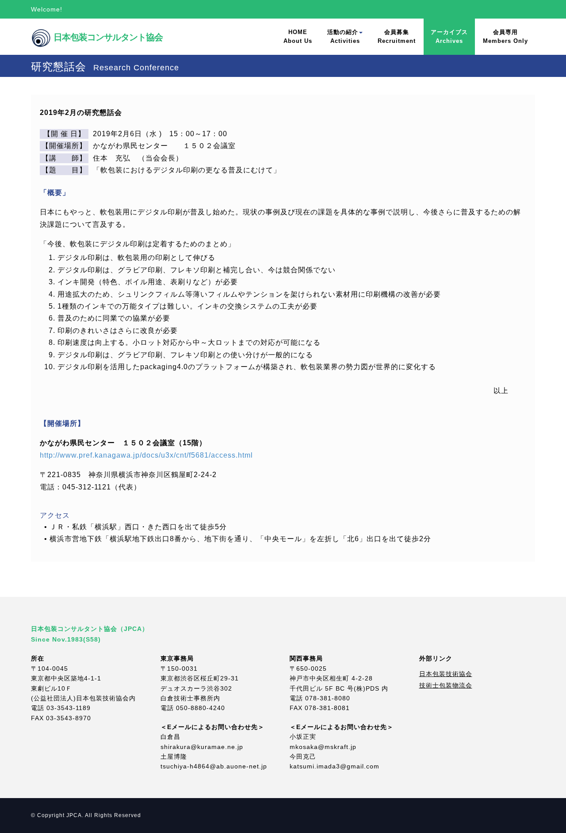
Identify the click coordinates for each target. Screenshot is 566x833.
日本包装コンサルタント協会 (93, 27)
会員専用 (505, 36)
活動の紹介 (343, 36)
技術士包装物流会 (445, 685)
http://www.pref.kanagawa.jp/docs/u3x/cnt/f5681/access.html (146, 455)
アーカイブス (449, 36)
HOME (297, 36)
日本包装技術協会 (445, 673)
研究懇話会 (105, 67)
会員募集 (397, 36)
